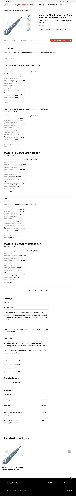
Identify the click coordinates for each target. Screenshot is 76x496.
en (67, 1)
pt (69, 1)
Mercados (17, 4)
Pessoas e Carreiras (52, 4)
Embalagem (7, 405)
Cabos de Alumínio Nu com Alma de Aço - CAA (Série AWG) (12, 468)
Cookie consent (23, 490)
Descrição (14, 40)
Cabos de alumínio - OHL (25, 8)
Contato (42, 5)
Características (24, 40)
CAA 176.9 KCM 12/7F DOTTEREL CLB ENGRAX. (26, 109)
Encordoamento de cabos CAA (12, 399)
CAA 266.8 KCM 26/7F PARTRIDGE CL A (22, 244)
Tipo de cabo (7, 52)
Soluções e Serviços (32, 4)
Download (45, 399)
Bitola (16, 52)
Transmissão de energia (13, 8)
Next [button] (69, 451)
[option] (13, 456)
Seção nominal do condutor (48, 52)
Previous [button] (6, 451)
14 (41, 290)
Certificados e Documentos (22, 5)
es (71, 1)
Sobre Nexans (41, 4)
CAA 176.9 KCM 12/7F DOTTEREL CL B (22, 65)
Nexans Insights (34, 5)
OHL (33, 8)
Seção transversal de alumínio (29, 52)
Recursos (34, 40)
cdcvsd (46, 5)
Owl (5, 198)
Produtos (23, 4)
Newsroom (61, 4)
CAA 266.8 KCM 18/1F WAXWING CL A (22, 153)
